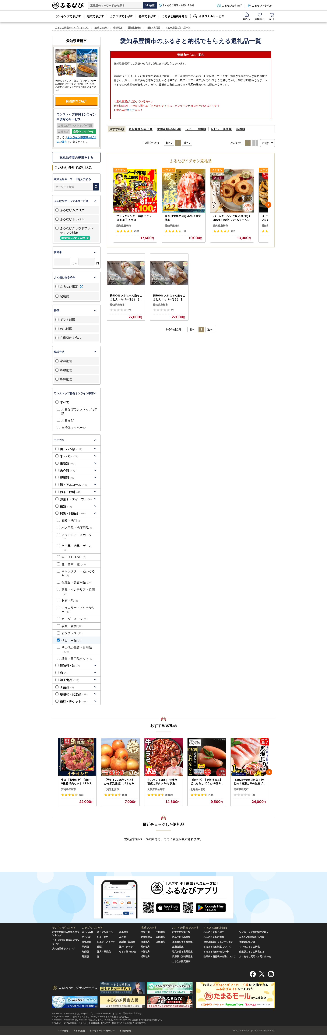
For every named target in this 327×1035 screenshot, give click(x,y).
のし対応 (66, 328)
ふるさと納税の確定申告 (216, 951)
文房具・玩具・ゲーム (77, 547)
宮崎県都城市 (68, 789)
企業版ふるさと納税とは (251, 951)
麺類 (66, 506)
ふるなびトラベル (262, 5)
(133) (211, 795)
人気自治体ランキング (63, 948)
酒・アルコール (74, 485)
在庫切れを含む (70, 338)
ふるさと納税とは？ (214, 931)
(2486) (169, 795)
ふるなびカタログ (232, 5)
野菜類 (68, 477)
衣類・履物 (73, 626)
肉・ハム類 (71, 449)
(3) (184, 231)
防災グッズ (73, 633)
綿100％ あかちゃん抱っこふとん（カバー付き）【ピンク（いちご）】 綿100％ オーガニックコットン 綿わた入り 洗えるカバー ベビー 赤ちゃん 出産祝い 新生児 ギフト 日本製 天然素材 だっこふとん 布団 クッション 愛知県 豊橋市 (126, 297)
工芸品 (67, 687)
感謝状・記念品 (74, 694)
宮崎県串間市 (241, 789)
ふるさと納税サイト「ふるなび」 (72, 27)
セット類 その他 (127, 951)
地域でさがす (95, 16)
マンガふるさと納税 (249, 946)
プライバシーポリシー (103, 1030)
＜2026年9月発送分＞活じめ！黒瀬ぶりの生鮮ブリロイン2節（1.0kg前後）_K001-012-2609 (249, 781)
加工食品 (70, 680)
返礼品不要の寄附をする (76, 157)
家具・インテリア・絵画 (78, 591)
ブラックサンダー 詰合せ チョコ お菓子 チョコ (134, 217)
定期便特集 (178, 946)
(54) (136, 231)
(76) (81, 795)
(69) (124, 795)
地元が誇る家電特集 (182, 951)
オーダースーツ (75, 619)
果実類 (85, 946)
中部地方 (117, 27)
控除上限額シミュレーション (218, 941)
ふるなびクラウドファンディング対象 (76, 232)
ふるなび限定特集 (181, 961)
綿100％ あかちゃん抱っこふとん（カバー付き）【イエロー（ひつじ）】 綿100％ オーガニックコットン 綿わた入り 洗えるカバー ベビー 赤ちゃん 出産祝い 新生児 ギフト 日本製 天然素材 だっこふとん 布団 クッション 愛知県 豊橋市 (169, 297)
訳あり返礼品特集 (181, 936)
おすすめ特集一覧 (181, 931)
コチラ (131, 109)
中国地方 (160, 931)
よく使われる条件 (64, 277)
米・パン (69, 456)
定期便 (64, 296)
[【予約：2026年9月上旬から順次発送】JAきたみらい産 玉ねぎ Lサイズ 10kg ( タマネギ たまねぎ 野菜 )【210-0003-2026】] (120, 757)
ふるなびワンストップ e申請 (79, 411)
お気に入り (260, 19)
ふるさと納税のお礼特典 (251, 936)
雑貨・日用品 (153, 27)
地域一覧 (145, 931)
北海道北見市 (111, 789)
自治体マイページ (74, 427)
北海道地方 (146, 936)
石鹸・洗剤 (72, 520)
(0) (129, 310)
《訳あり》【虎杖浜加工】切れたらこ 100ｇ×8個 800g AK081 (207, 781)
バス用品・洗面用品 (78, 528)
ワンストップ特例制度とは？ (254, 931)
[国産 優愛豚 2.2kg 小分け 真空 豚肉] (183, 191)
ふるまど (68, 420)
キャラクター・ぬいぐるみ (78, 573)
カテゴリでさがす (121, 16)
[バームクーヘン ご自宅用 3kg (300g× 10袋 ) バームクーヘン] (232, 191)
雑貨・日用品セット (78, 658)
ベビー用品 (171, 27)
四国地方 (160, 936)
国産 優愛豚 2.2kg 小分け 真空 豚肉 (183, 217)
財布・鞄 (71, 600)
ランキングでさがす (68, 16)
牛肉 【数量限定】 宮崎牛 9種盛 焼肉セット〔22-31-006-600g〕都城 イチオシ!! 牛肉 (77, 781)
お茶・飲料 (71, 492)
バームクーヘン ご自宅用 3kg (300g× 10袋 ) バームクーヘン (231, 217)
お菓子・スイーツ (76, 499)
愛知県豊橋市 (134, 27)
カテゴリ (59, 440)
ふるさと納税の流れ (214, 936)
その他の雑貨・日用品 (77, 649)
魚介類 (69, 470)
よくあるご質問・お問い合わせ (178, 5)
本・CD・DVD (74, 557)
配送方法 (59, 351)
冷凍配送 (66, 379)
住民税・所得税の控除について (219, 956)
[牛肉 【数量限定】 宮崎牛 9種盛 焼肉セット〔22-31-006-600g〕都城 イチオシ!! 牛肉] (77, 757)
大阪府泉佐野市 (156, 789)
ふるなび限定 (69, 286)
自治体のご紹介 (76, 101)
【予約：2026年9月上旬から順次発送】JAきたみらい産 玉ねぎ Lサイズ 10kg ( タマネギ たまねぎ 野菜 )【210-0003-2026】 (120, 781)
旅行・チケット (74, 701)
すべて (64, 402)
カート (272, 19)
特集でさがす (147, 16)
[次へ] (268, 205)
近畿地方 (145, 956)
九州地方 (160, 941)
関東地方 (145, 946)
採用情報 (126, 1030)
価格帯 (58, 252)
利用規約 (80, 1030)
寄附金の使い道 (247, 941)
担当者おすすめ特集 (182, 941)
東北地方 (145, 941)
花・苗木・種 (74, 564)
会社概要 (64, 1030)
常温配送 (66, 361)
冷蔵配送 (66, 370)
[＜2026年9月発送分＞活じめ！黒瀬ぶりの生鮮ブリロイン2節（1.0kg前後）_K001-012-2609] (250, 757)
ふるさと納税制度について (217, 946)
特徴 (56, 310)
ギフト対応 (67, 319)
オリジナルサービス (211, 16)
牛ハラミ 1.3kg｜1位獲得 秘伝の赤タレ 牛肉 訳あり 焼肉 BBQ (162, 781)
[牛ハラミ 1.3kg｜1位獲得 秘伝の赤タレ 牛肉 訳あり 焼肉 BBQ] (163, 757)
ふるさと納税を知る (174, 16)
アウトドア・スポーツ (77, 536)
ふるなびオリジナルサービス (71, 200)
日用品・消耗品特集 (182, 956)
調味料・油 (70, 665)
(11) (233, 231)
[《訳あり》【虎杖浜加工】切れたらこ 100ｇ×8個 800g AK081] (207, 757)
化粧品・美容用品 (77, 582)
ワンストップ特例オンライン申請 (74, 393)
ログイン (247, 19)
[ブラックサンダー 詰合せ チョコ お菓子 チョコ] (135, 191)
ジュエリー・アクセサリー (78, 610)
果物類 (68, 463)
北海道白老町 (198, 789)
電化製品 (86, 941)
